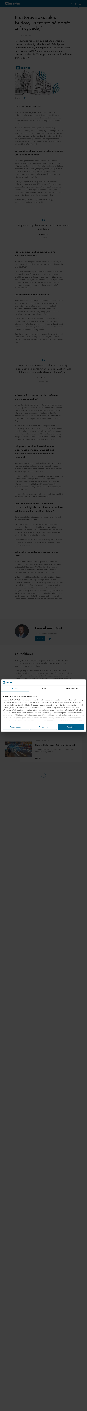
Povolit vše (71, 727)
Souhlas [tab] (15, 688)
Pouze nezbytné (16, 727)
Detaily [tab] (43, 688)
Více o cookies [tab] (72, 688)
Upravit (42, 727)
